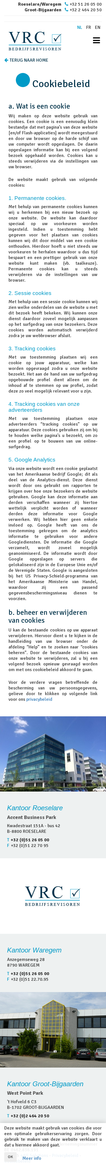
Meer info (31, 1158)
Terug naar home (29, 60)
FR (88, 27)
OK (10, 1156)
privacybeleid (39, 699)
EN (97, 27)
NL (79, 27)
